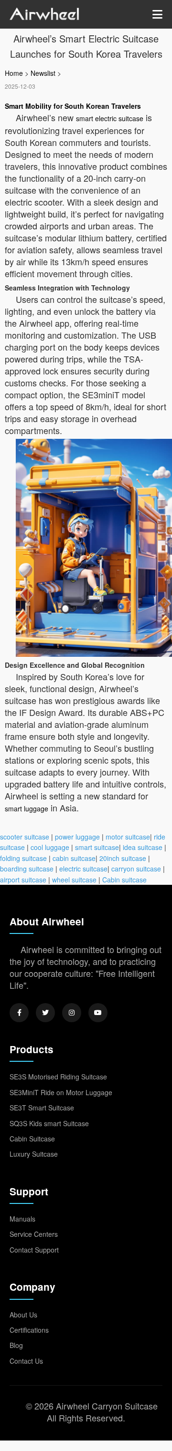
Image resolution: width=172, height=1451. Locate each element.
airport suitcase (23, 879)
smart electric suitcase (109, 118)
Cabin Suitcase (32, 1138)
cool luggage (50, 847)
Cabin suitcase (124, 879)
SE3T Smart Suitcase (42, 1107)
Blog (16, 1345)
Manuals (22, 1218)
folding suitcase (23, 858)
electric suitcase (83, 868)
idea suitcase (142, 847)
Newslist (43, 73)
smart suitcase (97, 847)
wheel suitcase (74, 879)
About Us (23, 1314)
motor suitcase (128, 836)
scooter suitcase (24, 836)
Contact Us (26, 1361)
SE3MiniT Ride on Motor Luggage (61, 1092)
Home (14, 73)
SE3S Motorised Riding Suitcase (58, 1076)
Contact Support (34, 1249)
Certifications (29, 1330)
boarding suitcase (27, 868)
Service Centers (34, 1234)
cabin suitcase (74, 858)
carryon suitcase (136, 868)
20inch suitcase (122, 858)
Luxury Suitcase (34, 1154)
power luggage (77, 836)
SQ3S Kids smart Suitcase (49, 1123)
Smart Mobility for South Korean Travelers (73, 106)
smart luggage (26, 808)
